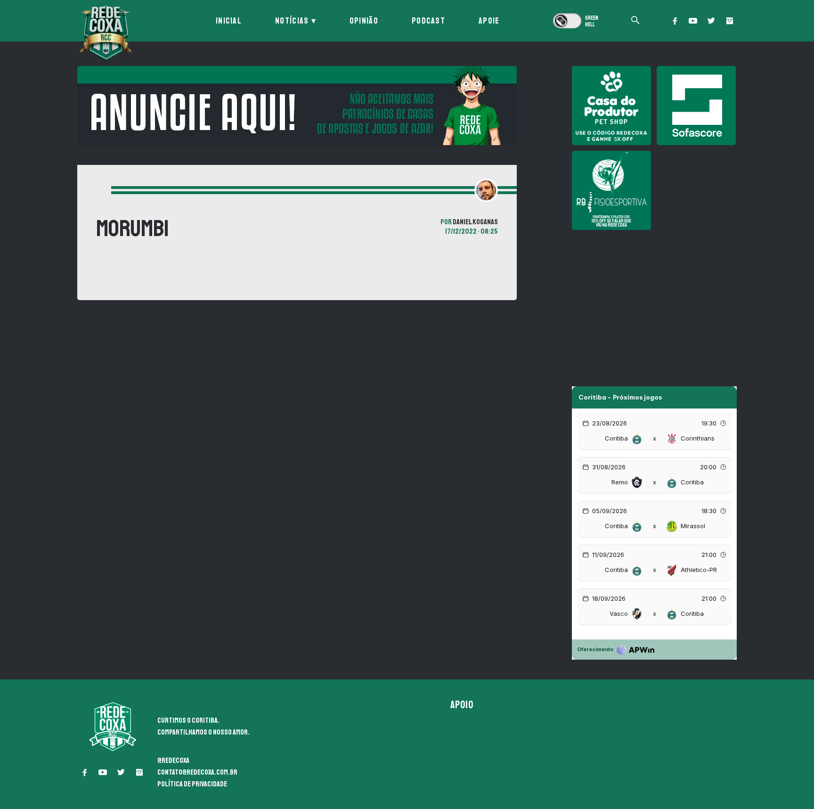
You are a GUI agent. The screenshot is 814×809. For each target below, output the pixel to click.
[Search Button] (635, 21)
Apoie (489, 21)
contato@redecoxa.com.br (197, 772)
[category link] (96, 191)
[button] (674, 21)
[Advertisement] (654, 302)
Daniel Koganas (475, 222)
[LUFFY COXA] (297, 105)
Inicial (229, 21)
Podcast (428, 21)
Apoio (462, 704)
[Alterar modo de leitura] (576, 21)
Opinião (364, 21)
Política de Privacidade (192, 784)
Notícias (292, 21)
